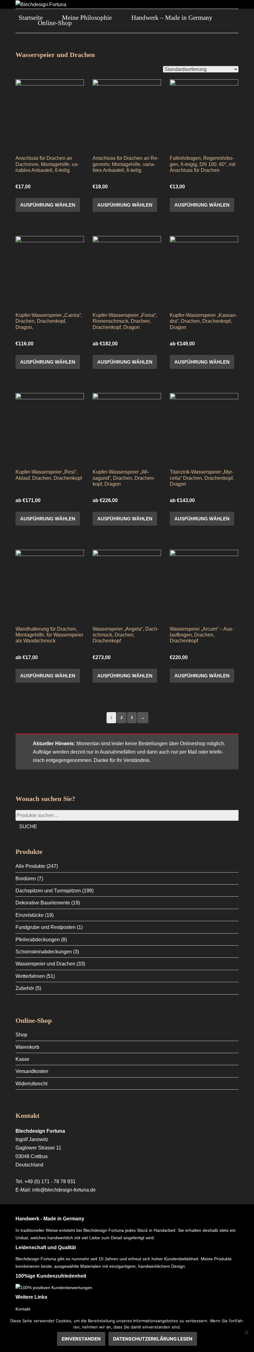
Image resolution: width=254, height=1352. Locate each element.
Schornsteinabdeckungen (43, 951)
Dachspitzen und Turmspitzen (48, 890)
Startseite (31, 17)
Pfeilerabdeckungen (37, 939)
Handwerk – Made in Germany (171, 17)
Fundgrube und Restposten (45, 927)
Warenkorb (27, 1047)
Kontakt (22, 1308)
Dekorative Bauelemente (42, 902)
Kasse (22, 1059)
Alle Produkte (30, 866)
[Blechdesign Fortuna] (40, 4)
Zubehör (24, 988)
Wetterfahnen (30, 976)
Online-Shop (55, 23)
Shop (21, 1034)
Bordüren (25, 878)
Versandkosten (31, 1071)
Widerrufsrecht (31, 1083)
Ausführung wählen (47, 205)
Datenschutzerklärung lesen (152, 1339)
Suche (28, 826)
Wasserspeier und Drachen (45, 963)
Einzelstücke (29, 915)
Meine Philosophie (87, 17)
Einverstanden (81, 1339)
